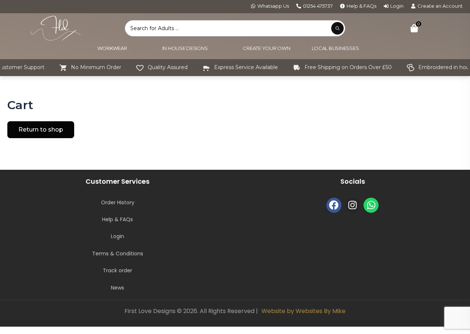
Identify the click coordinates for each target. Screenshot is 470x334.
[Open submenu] (136, 48)
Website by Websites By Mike (303, 311)
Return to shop (40, 129)
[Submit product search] (337, 28)
